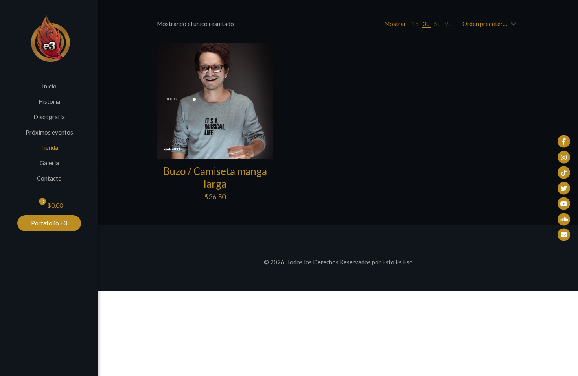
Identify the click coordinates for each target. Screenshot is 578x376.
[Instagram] (564, 157)
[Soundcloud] (564, 219)
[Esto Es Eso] (49, 39)
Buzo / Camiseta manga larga (215, 177)
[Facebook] (564, 141)
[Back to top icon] (338, 241)
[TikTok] (564, 172)
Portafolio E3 (49, 223)
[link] (415, 23)
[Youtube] (564, 203)
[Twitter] (564, 188)
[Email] (564, 235)
